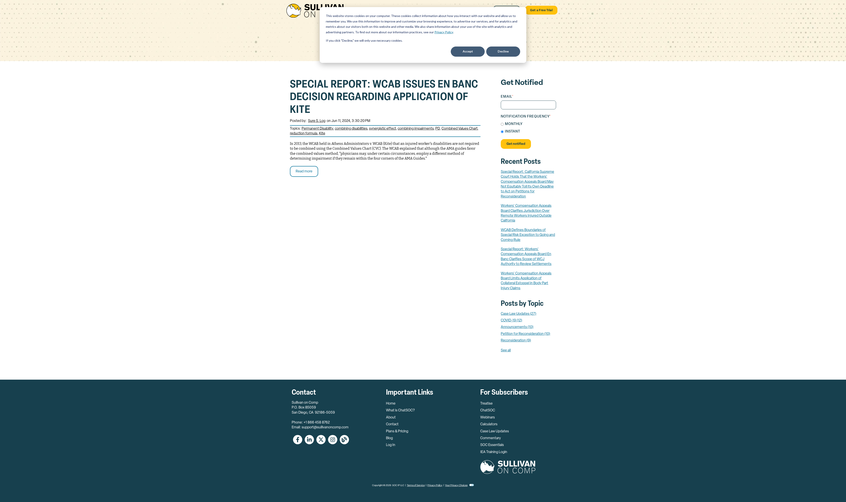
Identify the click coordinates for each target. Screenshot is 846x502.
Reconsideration (516, 340)
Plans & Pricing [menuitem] (397, 431)
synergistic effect (382, 129)
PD (437, 129)
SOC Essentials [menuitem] (492, 445)
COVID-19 (511, 320)
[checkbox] (528, 128)
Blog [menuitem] (389, 438)
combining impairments (416, 129)
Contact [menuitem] (392, 424)
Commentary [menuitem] (490, 438)
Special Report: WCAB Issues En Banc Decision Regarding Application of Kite (384, 98)
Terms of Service (416, 485)
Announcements (517, 327)
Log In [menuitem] (390, 445)
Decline (503, 51)
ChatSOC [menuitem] (487, 410)
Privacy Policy (443, 32)
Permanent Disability (317, 129)
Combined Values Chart (459, 129)
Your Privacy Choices (456, 485)
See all (506, 350)
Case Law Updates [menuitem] (494, 431)
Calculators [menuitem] (488, 424)
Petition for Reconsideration (525, 334)
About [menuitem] (391, 417)
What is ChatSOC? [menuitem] (400, 410)
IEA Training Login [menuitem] (493, 452)
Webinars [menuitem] (487, 417)
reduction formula (303, 133)
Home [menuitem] (390, 403)
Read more (304, 171)
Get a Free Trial (541, 10)
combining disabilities (351, 129)
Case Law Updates (518, 314)
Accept (468, 51)
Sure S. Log (316, 121)
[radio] (528, 124)
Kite (322, 133)
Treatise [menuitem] (486, 403)
